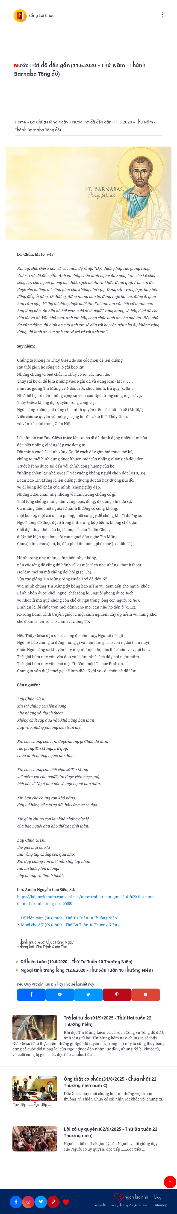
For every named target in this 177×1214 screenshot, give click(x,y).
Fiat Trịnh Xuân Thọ (51, 947)
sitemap (160, 1205)
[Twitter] (88, 995)
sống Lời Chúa (42, 15)
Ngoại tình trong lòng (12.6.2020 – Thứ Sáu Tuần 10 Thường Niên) (87, 970)
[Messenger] (60, 995)
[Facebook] (31, 995)
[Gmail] (145, 995)
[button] (170, 1182)
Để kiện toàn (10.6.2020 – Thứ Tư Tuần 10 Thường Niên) (70, 918)
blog (157, 1197)
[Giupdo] (65, 1202)
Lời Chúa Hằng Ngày (57, 942)
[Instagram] (28, 1202)
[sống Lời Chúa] (21, 15)
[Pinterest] (117, 995)
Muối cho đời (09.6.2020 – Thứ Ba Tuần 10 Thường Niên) (70, 925)
